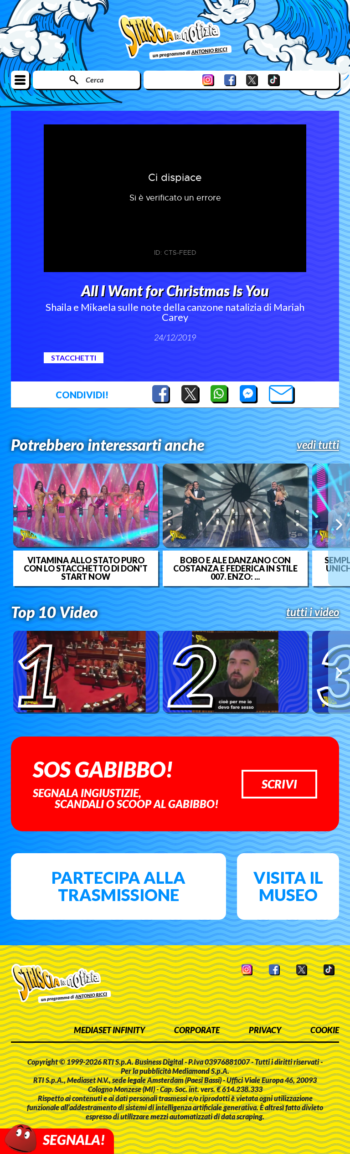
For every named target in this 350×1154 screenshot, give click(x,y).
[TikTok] (274, 80)
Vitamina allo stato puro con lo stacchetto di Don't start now (86, 568)
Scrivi (279, 784)
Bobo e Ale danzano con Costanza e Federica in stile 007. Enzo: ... (235, 568)
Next (339, 524)
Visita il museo (288, 886)
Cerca (94, 79)
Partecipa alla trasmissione (118, 886)
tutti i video (312, 612)
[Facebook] (230, 80)
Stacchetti (73, 357)
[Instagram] (208, 80)
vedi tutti (318, 444)
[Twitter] (252, 80)
